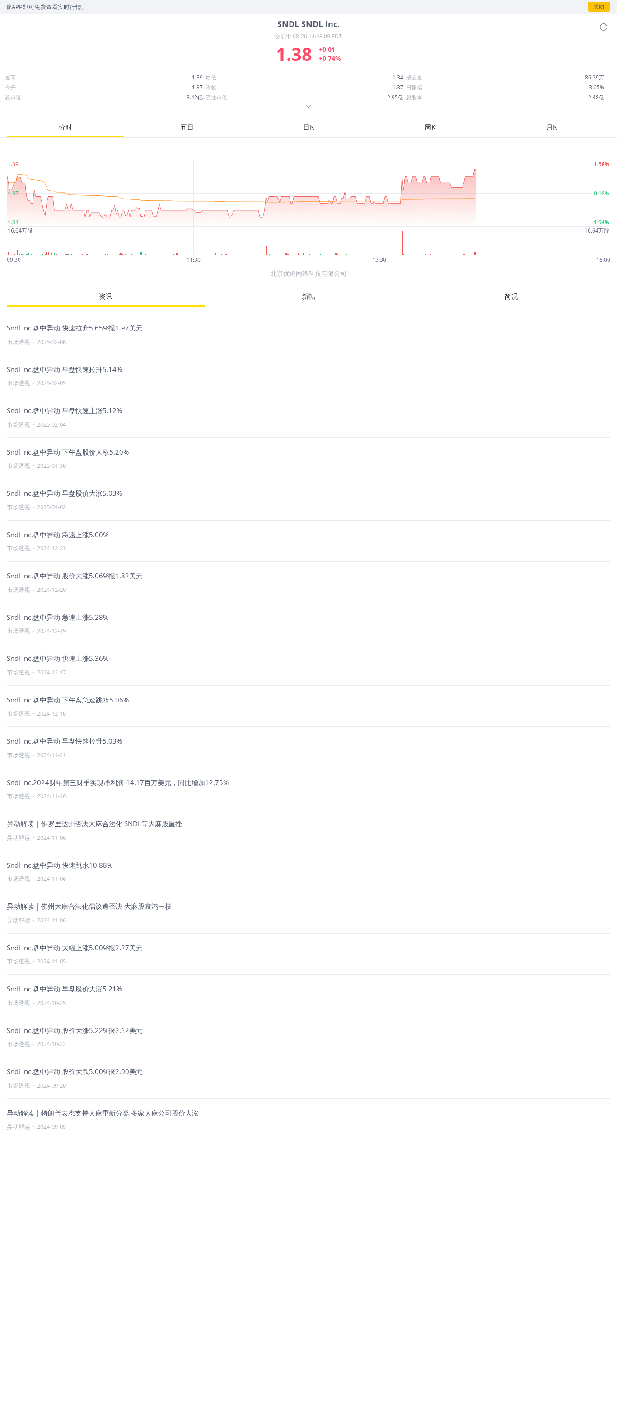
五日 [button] (187, 126)
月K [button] (551, 126)
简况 (511, 296)
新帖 (308, 296)
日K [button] (308, 126)
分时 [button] (65, 126)
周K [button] (430, 126)
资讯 (105, 296)
